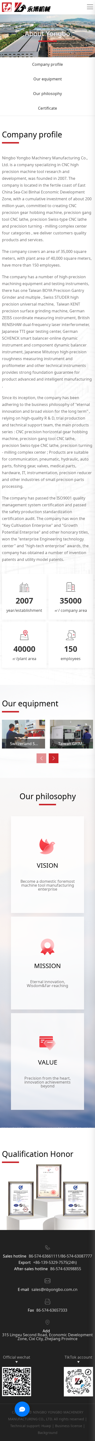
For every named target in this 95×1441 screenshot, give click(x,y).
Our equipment (47, 79)
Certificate (47, 108)
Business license (68, 1425)
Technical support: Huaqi (30, 1425)
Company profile (47, 64)
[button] (53, 758)
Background (47, 1432)
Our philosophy (47, 93)
